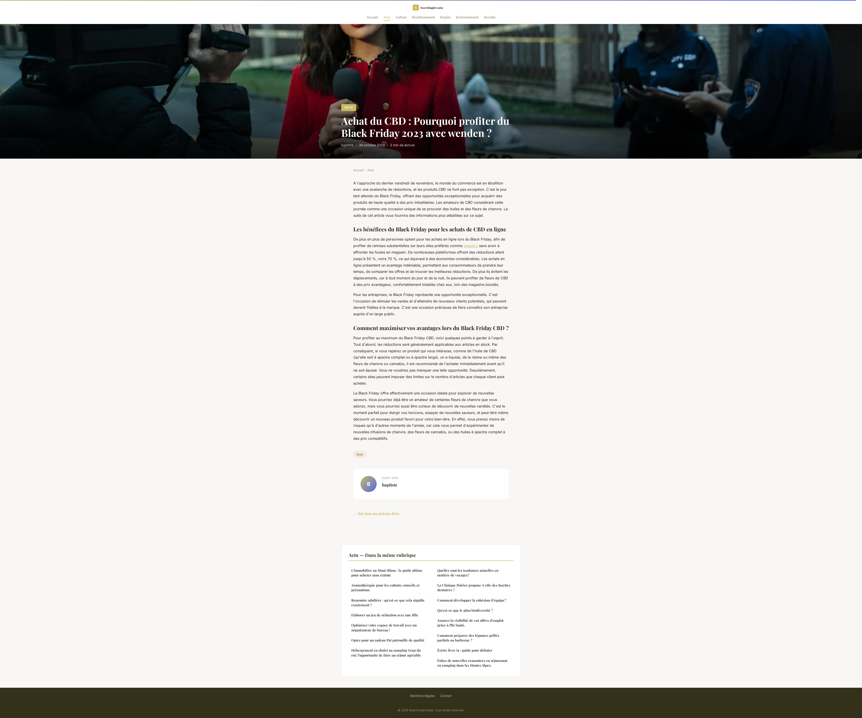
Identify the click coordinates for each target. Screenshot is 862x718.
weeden (470, 245)
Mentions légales (422, 696)
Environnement (467, 17)
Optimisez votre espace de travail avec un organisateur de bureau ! (384, 627)
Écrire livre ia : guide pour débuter (464, 650)
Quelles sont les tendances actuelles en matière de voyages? (467, 572)
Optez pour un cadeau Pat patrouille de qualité (387, 640)
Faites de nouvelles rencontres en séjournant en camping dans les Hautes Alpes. (472, 663)
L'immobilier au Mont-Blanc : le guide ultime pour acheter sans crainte (386, 572)
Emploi (445, 17)
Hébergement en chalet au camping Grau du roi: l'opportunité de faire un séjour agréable (386, 652)
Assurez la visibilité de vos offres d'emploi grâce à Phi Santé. (470, 622)
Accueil (372, 17)
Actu (386, 17)
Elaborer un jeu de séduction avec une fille (384, 615)
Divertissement (423, 17)
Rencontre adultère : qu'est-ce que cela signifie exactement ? (388, 602)
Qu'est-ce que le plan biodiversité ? (465, 610)
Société (489, 17)
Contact (446, 696)
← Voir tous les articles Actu (376, 514)
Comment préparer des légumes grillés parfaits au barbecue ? (468, 637)
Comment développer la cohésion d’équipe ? (471, 600)
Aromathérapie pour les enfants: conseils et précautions (385, 587)
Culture (401, 17)
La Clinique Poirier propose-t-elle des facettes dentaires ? (473, 587)
